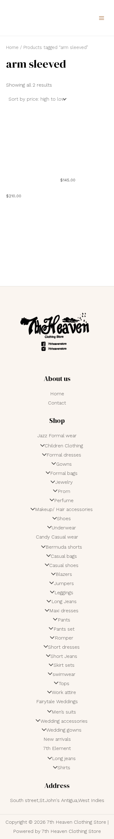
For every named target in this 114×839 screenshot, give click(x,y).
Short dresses (64, 647)
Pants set (64, 629)
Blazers (64, 574)
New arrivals (57, 739)
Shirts (63, 767)
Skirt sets (64, 665)
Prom (64, 491)
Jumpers (64, 583)
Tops (64, 683)
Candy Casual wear (57, 537)
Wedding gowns (63, 730)
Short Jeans (63, 656)
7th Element (57, 748)
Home (12, 47)
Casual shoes (63, 565)
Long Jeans (63, 601)
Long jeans (64, 758)
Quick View (30, 182)
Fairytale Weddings (57, 701)
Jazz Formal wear (57, 435)
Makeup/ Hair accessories (64, 509)
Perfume (64, 500)
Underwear (64, 528)
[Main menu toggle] (101, 17)
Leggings (63, 592)
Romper (64, 638)
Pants (64, 620)
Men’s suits (64, 712)
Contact (57, 403)
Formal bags (64, 473)
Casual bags (64, 556)
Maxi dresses (63, 610)
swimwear (64, 674)
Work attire (64, 692)
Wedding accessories (63, 721)
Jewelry (63, 482)
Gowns (63, 464)
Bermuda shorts (64, 547)
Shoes (64, 518)
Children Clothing (64, 446)
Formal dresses (64, 455)
